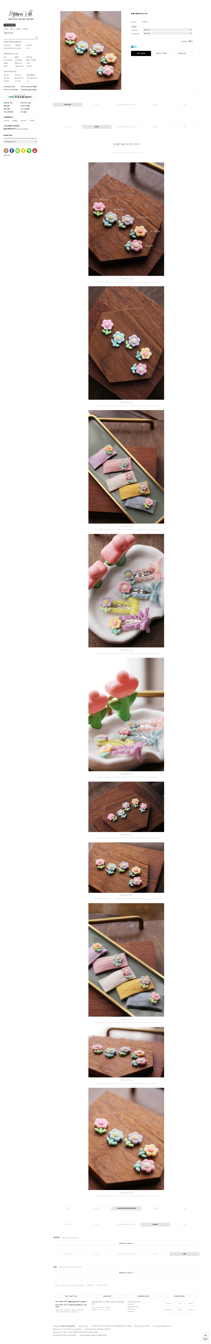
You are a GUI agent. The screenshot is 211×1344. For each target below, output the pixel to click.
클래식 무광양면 (31, 60)
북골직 (6, 66)
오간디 (28, 63)
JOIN (11, 29)
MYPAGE (25, 29)
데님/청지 (29, 45)
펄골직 (17, 57)
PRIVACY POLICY (72, 1285)
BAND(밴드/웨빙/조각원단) (29, 89)
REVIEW (155, 104)
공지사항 (6, 120)
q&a (179, 1303)
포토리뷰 (23, 120)
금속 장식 (6, 75)
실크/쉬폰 (18, 48)
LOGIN (6, 29)
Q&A (184, 104)
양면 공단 (29, 57)
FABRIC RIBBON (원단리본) (12, 42)
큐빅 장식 (18, 75)
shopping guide (102, 1285)
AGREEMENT (90, 1285)
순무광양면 (18, 60)
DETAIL (97, 104)
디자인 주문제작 (8, 112)
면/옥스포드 (7, 45)
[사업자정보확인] (76, 1329)
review (190, 1303)
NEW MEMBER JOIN (134, 1302)
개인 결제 (23, 112)
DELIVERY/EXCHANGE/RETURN (126, 104)
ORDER (18, 29)
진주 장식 (6, 78)
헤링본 (6, 63)
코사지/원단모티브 (31, 78)
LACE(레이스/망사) (9, 86)
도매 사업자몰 (25, 109)
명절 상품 (6, 106)
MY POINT (131, 1311)
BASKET (10, 33)
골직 (5, 57)
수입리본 (29, 66)
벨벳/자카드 (18, 63)
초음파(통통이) (30, 75)
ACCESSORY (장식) (10, 71)
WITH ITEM (67, 104)
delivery (191, 1310)
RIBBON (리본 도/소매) (11, 54)
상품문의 (15, 120)
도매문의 (32, 120)
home (56, 1285)
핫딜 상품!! (7, 109)
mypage (179, 1310)
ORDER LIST (131, 1309)
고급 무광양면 (8, 60)
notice (168, 1303)
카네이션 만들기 (26, 106)
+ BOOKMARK (9, 25)
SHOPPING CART (133, 1306)
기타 (27, 48)
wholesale (168, 1310)
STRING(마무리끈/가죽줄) (29, 86)
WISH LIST (131, 1304)
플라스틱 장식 (19, 78)
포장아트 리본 (8, 102)
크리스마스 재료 (26, 102)
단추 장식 (6, 81)
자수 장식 (18, 81)
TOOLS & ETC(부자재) (11, 89)
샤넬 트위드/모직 (9, 48)
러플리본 (17, 45)
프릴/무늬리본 (19, 66)
